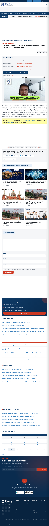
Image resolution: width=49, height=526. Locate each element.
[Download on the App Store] (29, 492)
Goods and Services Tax (10, 38)
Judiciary (18, 38)
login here (10, 122)
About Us (42, 503)
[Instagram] (6, 511)
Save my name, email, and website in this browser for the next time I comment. (19, 269)
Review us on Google (10, 159)
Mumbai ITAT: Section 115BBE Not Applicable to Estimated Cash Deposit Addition (22, 356)
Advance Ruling (20, 147)
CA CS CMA (43, 13)
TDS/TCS (16, 509)
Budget (11, 13)
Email (4, 258)
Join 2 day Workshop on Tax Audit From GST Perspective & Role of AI (19, 378)
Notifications (34, 503)
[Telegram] (3, 514)
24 (5, 449)
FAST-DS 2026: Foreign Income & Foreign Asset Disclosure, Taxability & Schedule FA (23, 331)
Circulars (34, 505)
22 (37, 447)
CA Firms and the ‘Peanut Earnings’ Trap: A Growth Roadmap (17, 335)
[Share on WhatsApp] (43, 52)
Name (5, 253)
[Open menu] (46, 4)
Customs (34, 13)
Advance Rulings (27, 69)
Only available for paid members (25, 63)
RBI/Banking (26, 507)
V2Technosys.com (25, 519)
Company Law (24, 13)
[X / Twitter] (6, 508)
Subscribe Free (42, 469)
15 (37, 444)
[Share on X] (38, 52)
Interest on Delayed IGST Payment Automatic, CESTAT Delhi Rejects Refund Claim (22, 352)
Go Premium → (24, 313)
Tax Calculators (35, 512)
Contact (42, 509)
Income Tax (6, 13)
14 (31, 444)
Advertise (43, 507)
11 (11, 444)
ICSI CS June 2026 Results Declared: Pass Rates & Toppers (16, 372)
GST (38, 13)
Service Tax (17, 13)
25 (11, 449)
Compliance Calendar (34, 509)
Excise (29, 13)
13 (24, 444)
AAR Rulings (11, 147)
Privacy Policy (36, 519)
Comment (5, 238)
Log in (13, 75)
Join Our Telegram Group (27, 155)
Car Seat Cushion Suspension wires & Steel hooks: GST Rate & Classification (24, 46)
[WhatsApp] (9, 511)
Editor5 (5, 52)
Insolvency (26, 509)
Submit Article (43, 505)
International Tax (17, 511)
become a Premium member (27, 120)
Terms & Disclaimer (43, 519)
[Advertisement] (24, 29)
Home (2, 13)
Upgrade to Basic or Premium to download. (16, 72)
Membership (43, 511)
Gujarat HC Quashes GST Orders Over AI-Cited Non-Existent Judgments (20, 375)
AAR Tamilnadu (20, 69)
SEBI (24, 505)
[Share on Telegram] (46, 52)
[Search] (47, 13)
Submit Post (37, 1)
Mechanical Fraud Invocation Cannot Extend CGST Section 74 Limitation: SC (21, 381)
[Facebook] (3, 508)
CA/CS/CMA (26, 511)
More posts (5, 337)
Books (30, 1)
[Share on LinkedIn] (40, 52)
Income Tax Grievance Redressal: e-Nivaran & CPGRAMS (16, 322)
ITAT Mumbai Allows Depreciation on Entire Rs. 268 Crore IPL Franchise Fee (20, 345)
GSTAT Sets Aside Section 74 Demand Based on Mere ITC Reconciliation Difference (23, 328)
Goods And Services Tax (31, 147)
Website (5, 264)
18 (11, 447)
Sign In (44, 1)
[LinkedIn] (3, 511)
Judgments (34, 507)
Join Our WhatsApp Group (11, 155)
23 (44, 447)
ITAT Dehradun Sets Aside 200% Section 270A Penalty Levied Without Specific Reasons (24, 359)
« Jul (3, 454)
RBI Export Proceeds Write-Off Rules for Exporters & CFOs (16, 325)
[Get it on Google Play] (20, 492)
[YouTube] (9, 508)
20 (24, 447)
